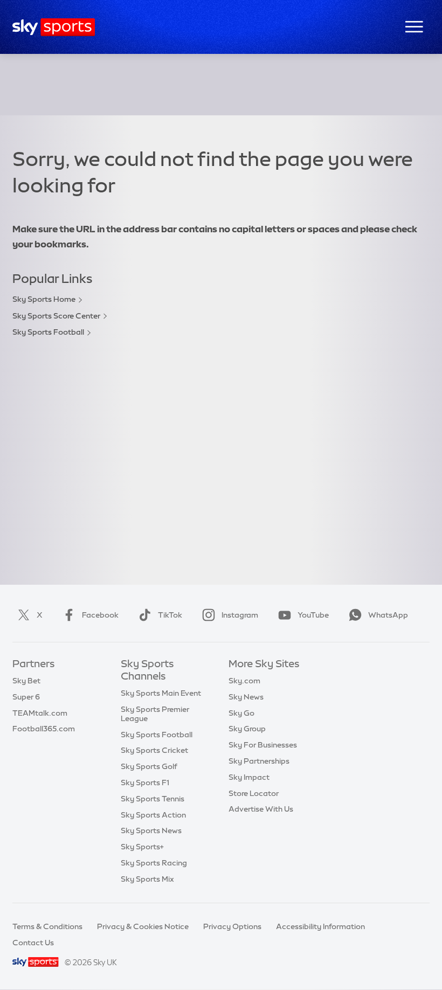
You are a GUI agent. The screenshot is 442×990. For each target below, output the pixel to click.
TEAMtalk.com (39, 713)
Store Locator (254, 793)
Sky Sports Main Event (161, 693)
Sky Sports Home (43, 299)
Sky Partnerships (259, 761)
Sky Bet (26, 680)
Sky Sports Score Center (56, 316)
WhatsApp (388, 615)
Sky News (246, 697)
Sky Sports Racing (154, 863)
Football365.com (43, 728)
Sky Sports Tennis (152, 798)
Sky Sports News (151, 830)
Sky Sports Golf (149, 766)
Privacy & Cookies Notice (143, 926)
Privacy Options (232, 926)
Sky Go (241, 713)
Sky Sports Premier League (155, 713)
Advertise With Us (261, 809)
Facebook (100, 615)
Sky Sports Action (153, 815)
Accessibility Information (320, 926)
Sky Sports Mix (147, 879)
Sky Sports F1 (145, 782)
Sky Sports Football (48, 332)
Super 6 (26, 697)
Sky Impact (249, 777)
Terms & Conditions (47, 926)
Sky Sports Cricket (154, 750)
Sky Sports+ (142, 846)
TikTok (170, 615)
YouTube (313, 615)
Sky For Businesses (263, 745)
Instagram (240, 615)
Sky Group (247, 728)
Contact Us (33, 942)
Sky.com (244, 680)
